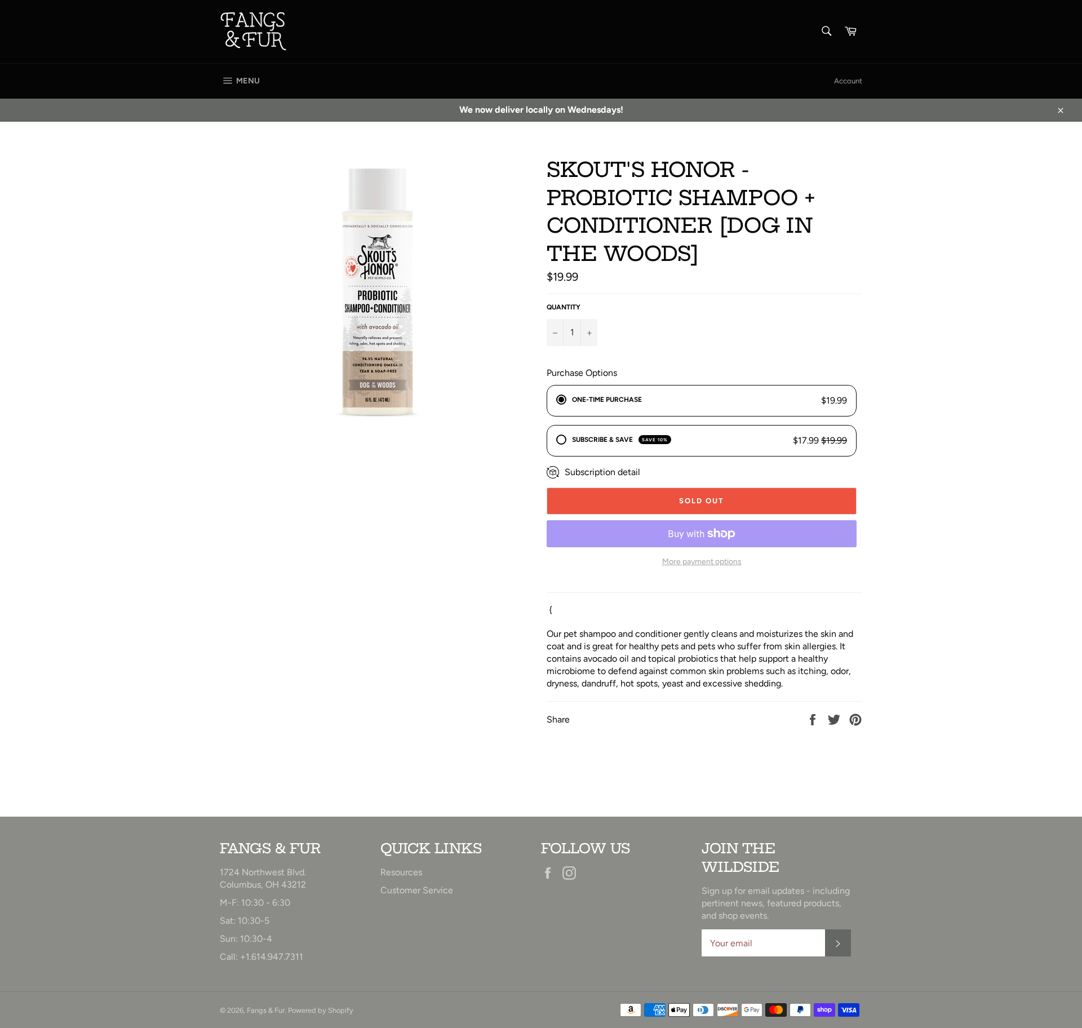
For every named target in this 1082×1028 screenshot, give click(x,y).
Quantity (563, 307)
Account (848, 81)
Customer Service (416, 890)
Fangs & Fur (266, 1010)
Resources (401, 872)
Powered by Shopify (320, 1010)
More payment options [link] (702, 561)
